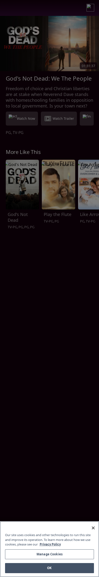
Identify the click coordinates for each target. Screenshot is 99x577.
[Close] (93, 528)
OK (49, 568)
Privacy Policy (50, 544)
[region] (49, 549)
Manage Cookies (49, 554)
